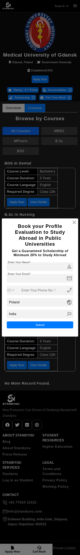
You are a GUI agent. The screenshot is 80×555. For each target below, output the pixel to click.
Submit (40, 325)
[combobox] (10, 290)
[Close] (74, 222)
